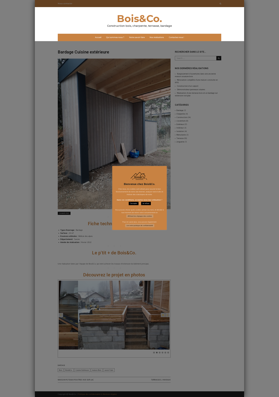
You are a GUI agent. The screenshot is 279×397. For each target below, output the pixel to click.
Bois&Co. (139, 19)
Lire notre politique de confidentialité (140, 225)
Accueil (98, 37)
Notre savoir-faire (137, 37)
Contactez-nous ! (176, 37)
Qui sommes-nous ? (115, 37)
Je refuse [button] (146, 203)
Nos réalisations (157, 37)
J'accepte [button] (133, 203)
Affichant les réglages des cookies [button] (140, 216)
